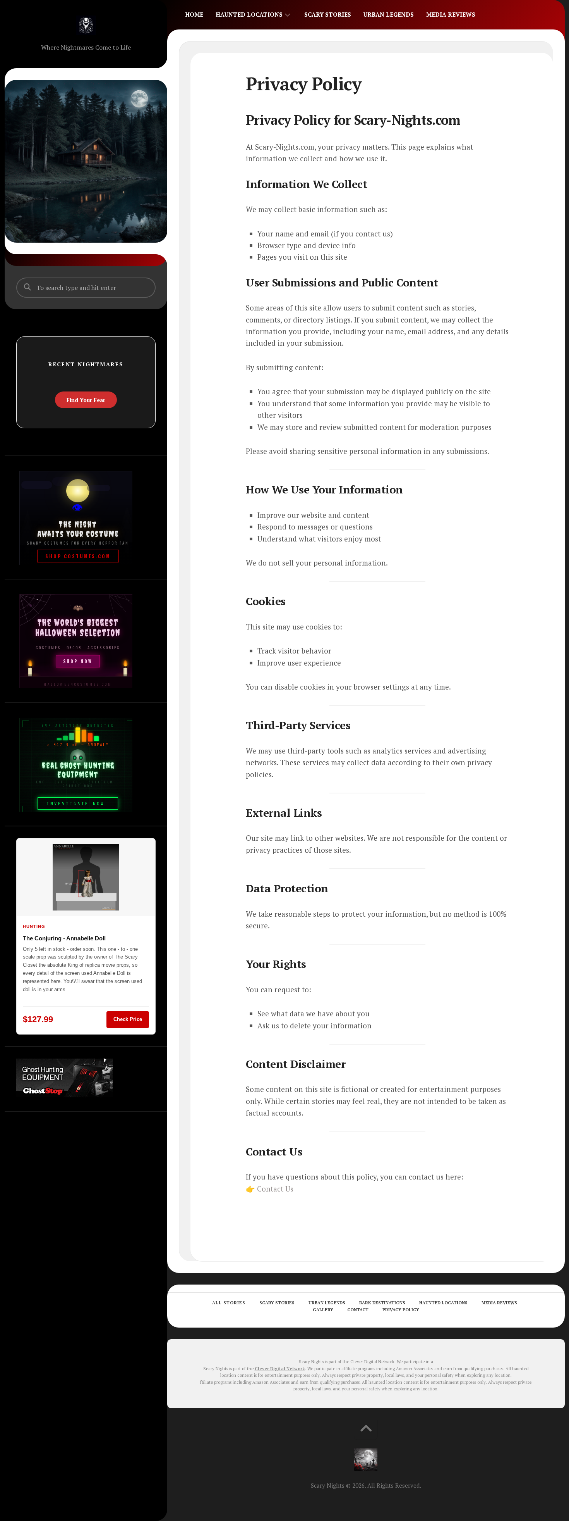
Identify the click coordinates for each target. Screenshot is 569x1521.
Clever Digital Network (280, 1368)
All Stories (228, 1302)
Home (194, 14)
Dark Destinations (382, 1302)
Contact (357, 1309)
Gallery (323, 1309)
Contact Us (275, 1188)
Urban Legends (388, 14)
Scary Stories (327, 14)
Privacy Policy (400, 1309)
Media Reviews (450, 14)
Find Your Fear (86, 400)
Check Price (127, 1019)
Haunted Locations (249, 14)
